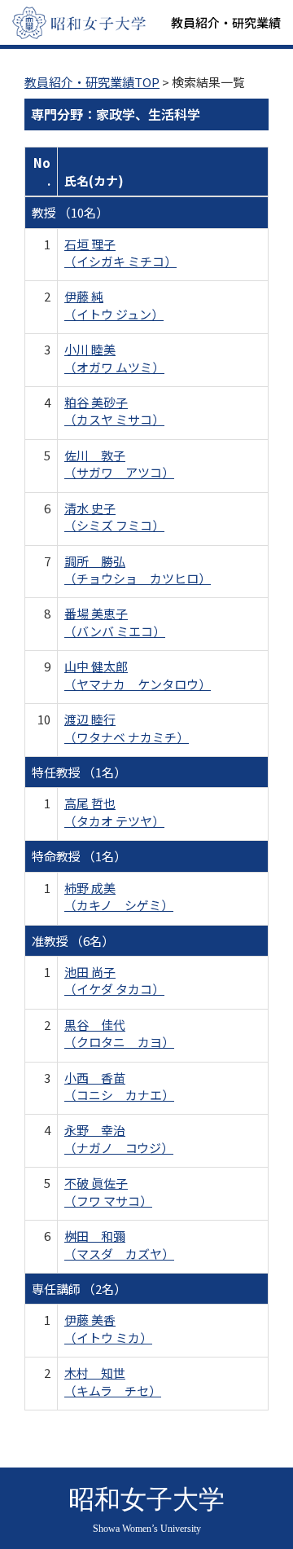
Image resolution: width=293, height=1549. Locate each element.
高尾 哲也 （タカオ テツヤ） (114, 811)
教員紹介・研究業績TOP (92, 81)
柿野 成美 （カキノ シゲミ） (118, 896)
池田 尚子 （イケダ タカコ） (114, 980)
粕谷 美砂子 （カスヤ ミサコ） (114, 411)
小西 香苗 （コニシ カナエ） (119, 1086)
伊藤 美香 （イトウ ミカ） (108, 1328)
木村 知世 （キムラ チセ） (112, 1381)
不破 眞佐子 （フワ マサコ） (108, 1191)
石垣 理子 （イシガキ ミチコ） (120, 252)
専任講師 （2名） (79, 1288)
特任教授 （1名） (79, 772)
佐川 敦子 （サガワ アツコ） (119, 464)
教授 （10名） (70, 212)
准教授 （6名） (73, 940)
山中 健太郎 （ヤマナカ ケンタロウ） (137, 675)
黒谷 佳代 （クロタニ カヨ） (119, 1033)
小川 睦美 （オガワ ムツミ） (114, 358)
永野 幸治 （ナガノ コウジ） (118, 1138)
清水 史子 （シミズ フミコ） (114, 516)
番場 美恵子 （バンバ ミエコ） (114, 622)
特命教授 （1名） (79, 856)
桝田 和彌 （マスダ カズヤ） (119, 1244)
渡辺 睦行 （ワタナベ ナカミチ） (126, 728)
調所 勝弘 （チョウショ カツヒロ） (137, 569)
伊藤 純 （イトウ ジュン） (114, 305)
